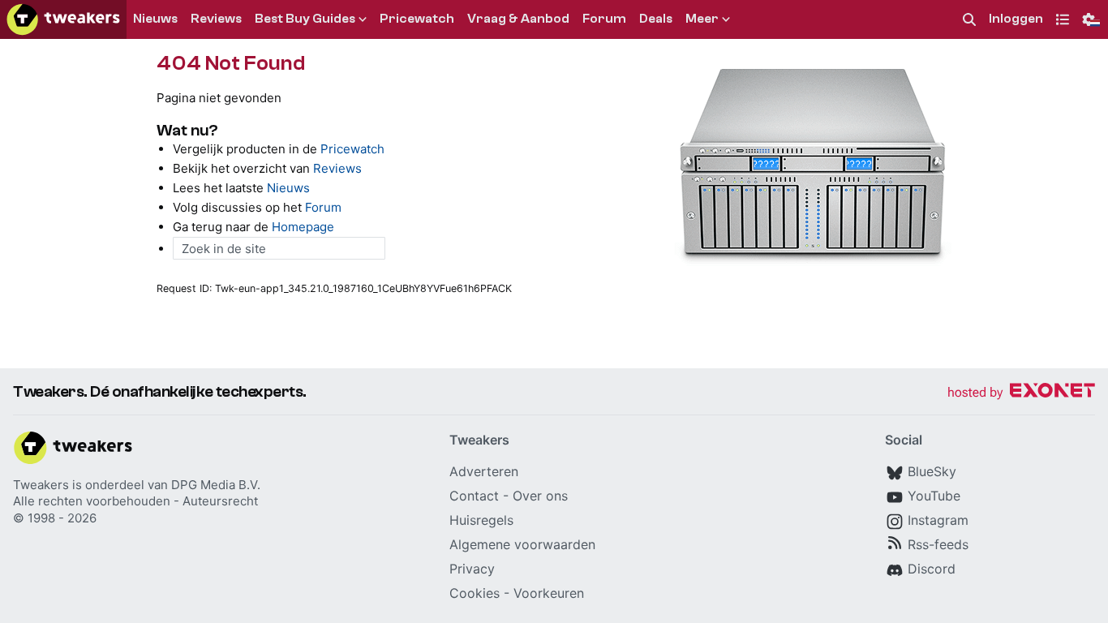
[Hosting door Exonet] (1021, 393)
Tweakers (41, 484)
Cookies (474, 593)
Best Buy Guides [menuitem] (305, 18)
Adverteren (483, 471)
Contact (474, 496)
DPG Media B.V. (215, 484)
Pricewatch (352, 149)
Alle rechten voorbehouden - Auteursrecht (135, 501)
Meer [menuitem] (702, 18)
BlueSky (932, 471)
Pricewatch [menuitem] (417, 18)
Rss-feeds (938, 544)
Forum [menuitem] (604, 18)
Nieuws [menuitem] (155, 18)
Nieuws (288, 187)
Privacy (472, 569)
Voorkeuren (548, 593)
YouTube (934, 496)
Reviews (337, 168)
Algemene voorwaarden (522, 544)
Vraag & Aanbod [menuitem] (518, 18)
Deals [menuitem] (655, 18)
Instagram (938, 520)
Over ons (540, 496)
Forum (323, 207)
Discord (932, 569)
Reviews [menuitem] (216, 18)
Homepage (303, 226)
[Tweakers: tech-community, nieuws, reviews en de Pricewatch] (63, 19)
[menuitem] (969, 20)
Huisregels (481, 520)
